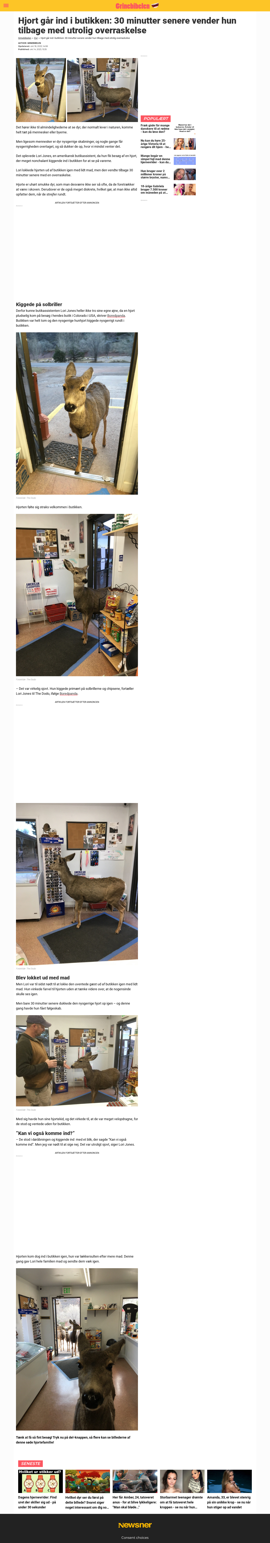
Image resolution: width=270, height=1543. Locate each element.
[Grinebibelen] (133, 6)
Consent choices (135, 1538)
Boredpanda (116, 316)
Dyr (36, 38)
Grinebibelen (24, 38)
